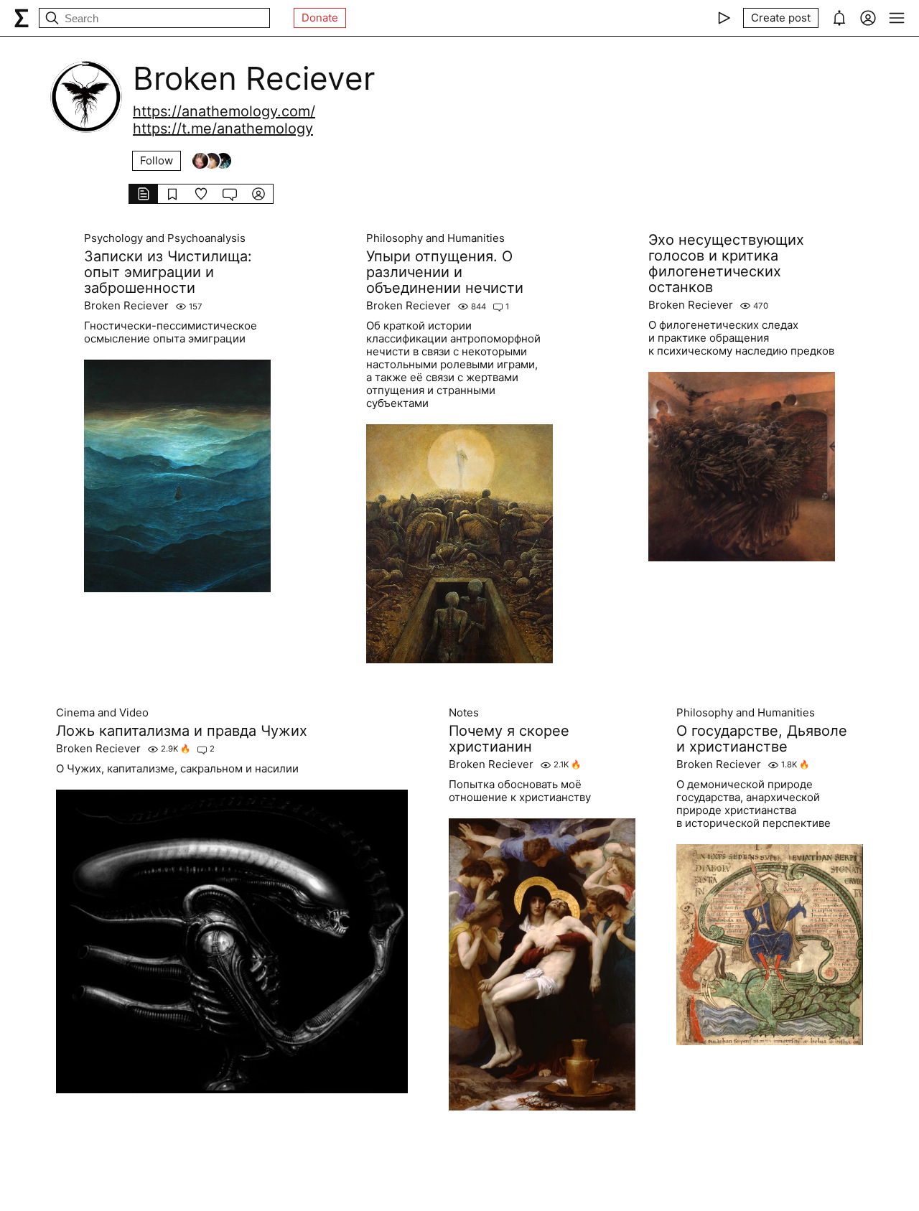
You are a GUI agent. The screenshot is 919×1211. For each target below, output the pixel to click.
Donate (320, 17)
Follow (156, 160)
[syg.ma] (21, 18)
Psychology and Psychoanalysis (165, 238)
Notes (464, 712)
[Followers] (212, 160)
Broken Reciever (126, 305)
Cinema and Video (102, 712)
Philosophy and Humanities (435, 238)
